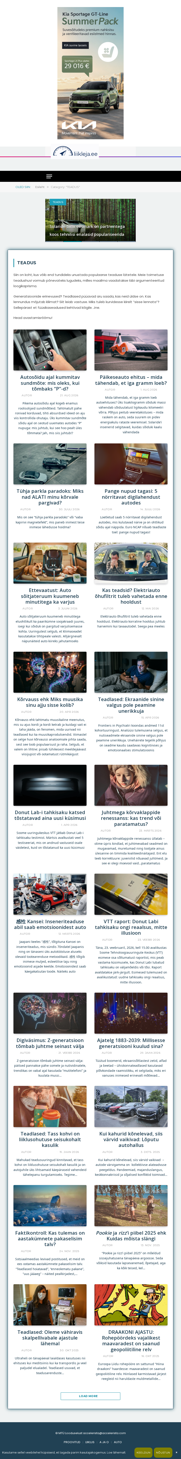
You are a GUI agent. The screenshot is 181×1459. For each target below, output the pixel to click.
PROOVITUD (72, 1442)
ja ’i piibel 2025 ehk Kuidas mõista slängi (131, 1235)
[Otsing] (130, 164)
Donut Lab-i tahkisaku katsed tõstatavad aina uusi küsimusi (50, 815)
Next (128, 217)
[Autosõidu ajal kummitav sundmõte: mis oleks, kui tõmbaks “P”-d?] (50, 349)
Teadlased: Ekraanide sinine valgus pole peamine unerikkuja (131, 705)
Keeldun (143, 1452)
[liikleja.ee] (84, 151)
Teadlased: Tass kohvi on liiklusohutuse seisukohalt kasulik (50, 1139)
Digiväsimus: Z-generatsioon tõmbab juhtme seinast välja (50, 1043)
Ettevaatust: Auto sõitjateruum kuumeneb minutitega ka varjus (50, 596)
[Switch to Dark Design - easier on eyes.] (127, 151)
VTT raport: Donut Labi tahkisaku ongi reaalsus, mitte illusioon (131, 927)
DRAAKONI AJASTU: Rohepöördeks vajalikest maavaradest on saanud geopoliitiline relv (131, 1340)
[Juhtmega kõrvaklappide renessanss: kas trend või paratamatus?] (131, 785)
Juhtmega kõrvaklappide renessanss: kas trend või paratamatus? (131, 818)
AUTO (118, 1442)
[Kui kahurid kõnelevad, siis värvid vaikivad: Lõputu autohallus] (131, 1106)
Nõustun (163, 1452)
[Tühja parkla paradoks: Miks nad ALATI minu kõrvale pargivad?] (50, 463)
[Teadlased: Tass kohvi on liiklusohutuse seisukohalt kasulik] (50, 1106)
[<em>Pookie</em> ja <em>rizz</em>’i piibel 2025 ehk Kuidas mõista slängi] (131, 1205)
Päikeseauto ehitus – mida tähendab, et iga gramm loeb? (131, 380)
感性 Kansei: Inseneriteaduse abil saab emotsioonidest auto (50, 924)
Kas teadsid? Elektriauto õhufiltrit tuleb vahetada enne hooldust (131, 596)
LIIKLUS (89, 1442)
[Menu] (49, 176)
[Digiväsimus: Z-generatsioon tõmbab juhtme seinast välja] (50, 1013)
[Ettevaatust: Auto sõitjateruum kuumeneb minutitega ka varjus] (50, 563)
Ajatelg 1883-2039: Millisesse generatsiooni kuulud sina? (131, 1043)
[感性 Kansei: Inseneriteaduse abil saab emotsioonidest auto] (50, 894)
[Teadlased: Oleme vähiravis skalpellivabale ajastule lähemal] (50, 1304)
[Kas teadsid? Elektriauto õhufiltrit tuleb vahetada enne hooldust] (131, 563)
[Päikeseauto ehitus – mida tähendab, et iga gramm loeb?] (131, 349)
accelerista (126, 389)
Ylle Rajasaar (44, 395)
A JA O (104, 1442)
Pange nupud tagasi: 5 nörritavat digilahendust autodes (131, 496)
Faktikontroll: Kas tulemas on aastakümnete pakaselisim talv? (50, 1238)
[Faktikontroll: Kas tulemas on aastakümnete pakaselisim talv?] (50, 1205)
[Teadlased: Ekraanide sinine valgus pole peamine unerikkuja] (131, 672)
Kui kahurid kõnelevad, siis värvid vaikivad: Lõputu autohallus (131, 1139)
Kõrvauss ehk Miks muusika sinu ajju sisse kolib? (50, 702)
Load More (88, 1396)
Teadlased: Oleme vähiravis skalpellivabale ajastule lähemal (50, 1337)
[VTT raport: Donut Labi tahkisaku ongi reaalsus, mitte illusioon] (131, 894)
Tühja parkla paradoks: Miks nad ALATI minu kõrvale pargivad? (50, 496)
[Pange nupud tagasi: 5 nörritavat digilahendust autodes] (131, 463)
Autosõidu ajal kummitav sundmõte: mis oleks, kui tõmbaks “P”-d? (50, 382)
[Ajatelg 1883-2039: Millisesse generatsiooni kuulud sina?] (131, 1013)
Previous (53, 217)
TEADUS (58, 202)
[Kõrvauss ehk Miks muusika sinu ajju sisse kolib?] (50, 672)
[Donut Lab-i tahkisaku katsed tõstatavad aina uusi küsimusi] (50, 785)
